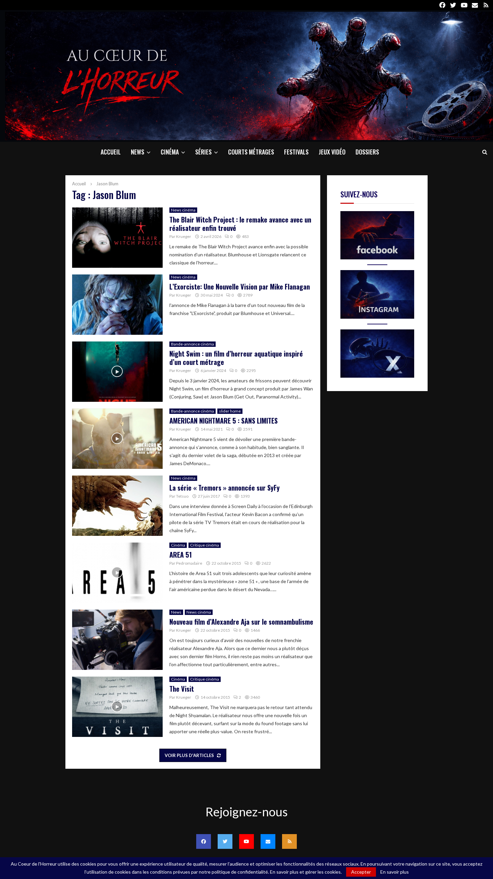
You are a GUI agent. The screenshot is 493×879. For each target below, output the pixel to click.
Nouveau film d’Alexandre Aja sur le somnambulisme (241, 622)
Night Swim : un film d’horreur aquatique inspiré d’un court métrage (236, 358)
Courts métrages (251, 151)
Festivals (296, 151)
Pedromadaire (189, 563)
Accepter (361, 872)
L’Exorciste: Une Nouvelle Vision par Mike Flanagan (239, 286)
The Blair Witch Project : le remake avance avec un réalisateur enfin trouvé (240, 223)
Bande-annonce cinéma (192, 344)
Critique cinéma (204, 545)
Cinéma (170, 151)
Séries (203, 151)
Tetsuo (182, 496)
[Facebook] (203, 841)
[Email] (268, 841)
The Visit (181, 689)
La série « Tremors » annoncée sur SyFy (224, 488)
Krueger (183, 236)
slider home (230, 411)
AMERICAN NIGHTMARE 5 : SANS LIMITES (223, 421)
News (137, 151)
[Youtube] (246, 841)
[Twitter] (225, 841)
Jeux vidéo (332, 151)
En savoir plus (394, 872)
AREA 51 (180, 555)
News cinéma (183, 209)
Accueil (111, 151)
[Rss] (289, 841)
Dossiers (367, 151)
